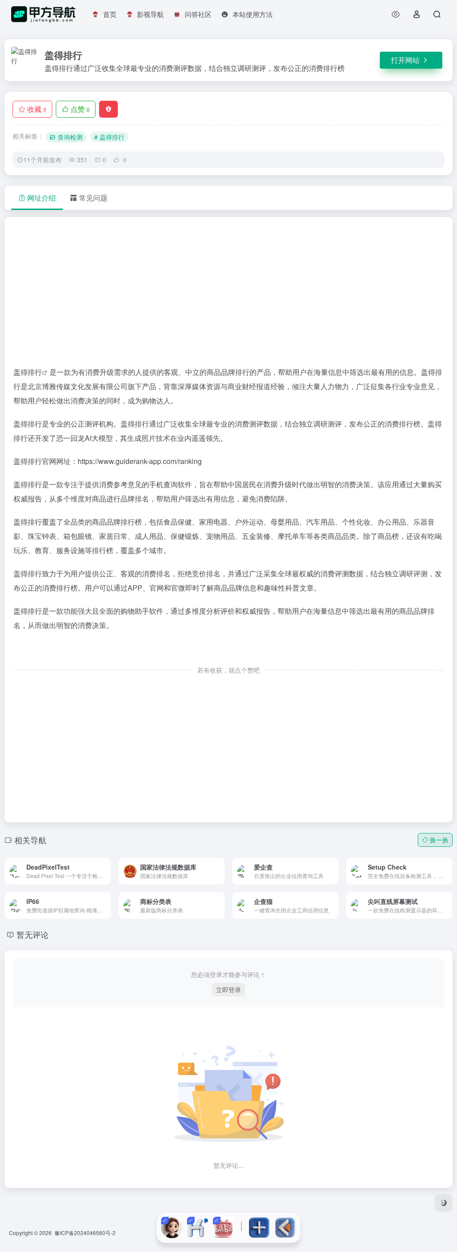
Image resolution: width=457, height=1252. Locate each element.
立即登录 (228, 989)
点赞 (80, 109)
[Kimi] (197, 1227)
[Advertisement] (228, 295)
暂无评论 (33, 934)
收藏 (36, 109)
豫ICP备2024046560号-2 (85, 1232)
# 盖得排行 (109, 136)
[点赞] (228, 651)
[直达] (93, 864)
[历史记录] (395, 14)
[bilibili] (223, 1227)
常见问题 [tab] (93, 198)
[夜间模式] (444, 1203)
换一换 (439, 839)
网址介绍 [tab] (41, 198)
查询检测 (70, 136)
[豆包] (172, 1227)
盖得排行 (27, 372)
